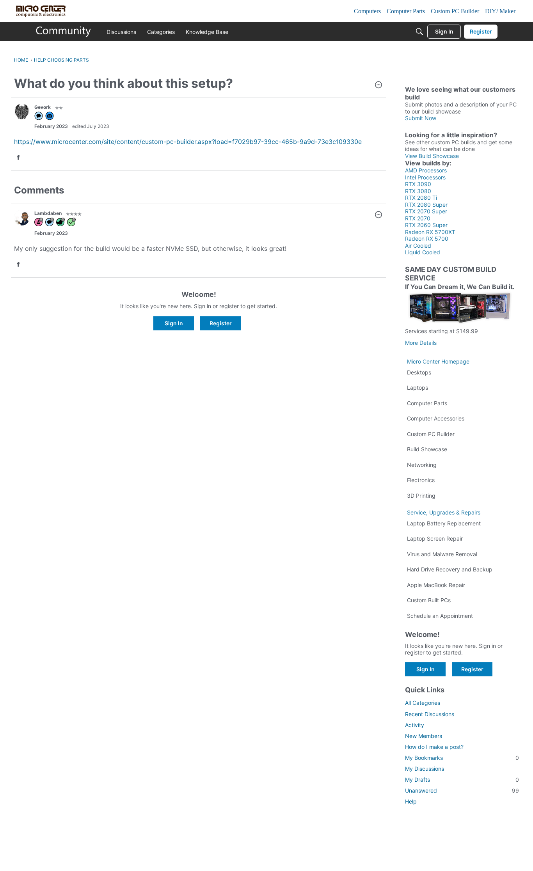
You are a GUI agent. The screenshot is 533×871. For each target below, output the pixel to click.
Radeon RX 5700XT (430, 232)
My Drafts (462, 779)
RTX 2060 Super (426, 225)
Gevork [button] (42, 107)
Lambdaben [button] (48, 213)
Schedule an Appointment (440, 615)
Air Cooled (418, 245)
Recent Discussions (429, 714)
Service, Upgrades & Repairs (443, 512)
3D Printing (421, 495)
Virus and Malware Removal (442, 554)
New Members (423, 736)
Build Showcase (427, 449)
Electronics (421, 480)
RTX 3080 (418, 191)
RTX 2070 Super (426, 211)
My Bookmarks (462, 757)
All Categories (422, 702)
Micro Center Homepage (438, 361)
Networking (422, 464)
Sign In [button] (174, 323)
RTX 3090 (418, 184)
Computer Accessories (435, 418)
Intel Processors (425, 177)
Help (411, 801)
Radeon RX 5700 (426, 238)
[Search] (419, 32)
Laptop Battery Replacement (444, 523)
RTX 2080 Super (426, 204)
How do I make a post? (434, 746)
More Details (421, 342)
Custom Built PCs (429, 600)
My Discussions (424, 768)
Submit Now (420, 118)
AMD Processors (426, 170)
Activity (414, 725)
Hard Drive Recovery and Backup (449, 569)
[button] (378, 85)
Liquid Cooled (422, 252)
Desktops (419, 372)
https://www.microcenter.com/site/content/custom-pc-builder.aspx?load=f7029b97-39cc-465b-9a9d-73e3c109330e (188, 141)
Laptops (417, 387)
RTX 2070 (417, 218)
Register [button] (221, 323)
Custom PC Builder (431, 434)
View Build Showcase (432, 156)
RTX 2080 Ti (421, 197)
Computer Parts (427, 403)
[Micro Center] (64, 31)
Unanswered (462, 790)
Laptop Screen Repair (435, 538)
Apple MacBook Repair (436, 585)
